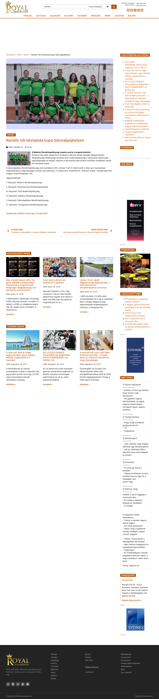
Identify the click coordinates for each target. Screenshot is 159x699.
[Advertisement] (79, 36)
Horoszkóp (127, 580)
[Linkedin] (131, 10)
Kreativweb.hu (147, 696)
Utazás (88, 657)
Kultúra (68, 16)
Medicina (96, 16)
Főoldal (28, 16)
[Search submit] (114, 7)
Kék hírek (89, 660)
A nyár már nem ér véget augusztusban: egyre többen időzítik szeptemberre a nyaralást (20, 356)
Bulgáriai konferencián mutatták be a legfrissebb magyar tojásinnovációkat (136, 123)
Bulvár (131, 16)
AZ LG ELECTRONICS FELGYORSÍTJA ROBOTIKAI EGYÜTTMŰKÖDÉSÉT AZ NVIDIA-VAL (56, 356)
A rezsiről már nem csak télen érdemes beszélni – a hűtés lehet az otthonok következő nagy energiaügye (95, 356)
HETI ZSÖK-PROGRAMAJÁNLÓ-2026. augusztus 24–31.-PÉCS (136, 65)
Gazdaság (55, 16)
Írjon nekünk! (126, 672)
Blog (123, 669)
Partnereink (126, 660)
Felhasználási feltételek (130, 663)
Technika (82, 16)
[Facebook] (128, 10)
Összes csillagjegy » (132, 600)
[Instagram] (135, 10)
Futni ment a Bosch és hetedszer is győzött (54, 281)
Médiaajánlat (126, 654)
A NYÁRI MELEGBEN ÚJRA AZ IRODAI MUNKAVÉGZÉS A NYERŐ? (138, 327)
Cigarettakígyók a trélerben (137, 129)
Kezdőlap (10, 55)
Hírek (19, 55)
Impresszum (126, 657)
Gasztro (119, 16)
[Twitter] (138, 10)
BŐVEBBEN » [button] (10, 314)
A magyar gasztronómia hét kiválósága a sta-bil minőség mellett (137, 307)
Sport (108, 16)
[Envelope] (141, 10)
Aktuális (41, 16)
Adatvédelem (126, 666)
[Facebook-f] (8, 684)
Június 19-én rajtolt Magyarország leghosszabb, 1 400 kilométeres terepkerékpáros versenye (95, 284)
